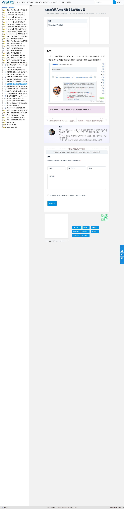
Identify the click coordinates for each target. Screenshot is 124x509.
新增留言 (52, 176)
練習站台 (45, 2)
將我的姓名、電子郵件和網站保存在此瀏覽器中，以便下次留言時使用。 (69, 195)
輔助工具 (37, 2)
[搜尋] (114, 2)
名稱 (50, 168)
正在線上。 (117, 507)
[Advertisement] (103, 30)
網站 (90, 168)
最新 (23, 2)
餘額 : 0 (6, 507)
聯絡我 (69, 2)
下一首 (67, 241)
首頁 (18, 2)
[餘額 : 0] (2, 507)
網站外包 (55, 2)
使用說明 (30, 2)
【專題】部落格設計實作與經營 (52, 13)
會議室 (62, 2)
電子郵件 (72, 168)
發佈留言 (52, 203)
